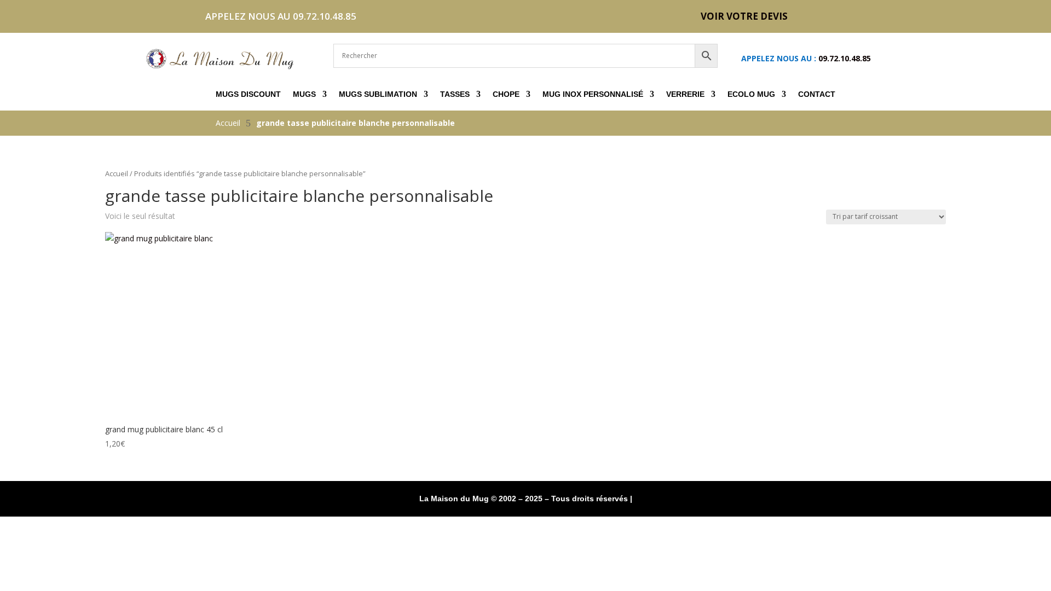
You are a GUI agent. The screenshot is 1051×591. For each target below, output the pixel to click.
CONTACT (816, 94)
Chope (506, 94)
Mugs (304, 94)
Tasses (455, 94)
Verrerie (685, 94)
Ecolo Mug (751, 94)
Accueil (116, 173)
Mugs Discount (248, 94)
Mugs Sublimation (378, 94)
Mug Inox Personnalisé (592, 94)
